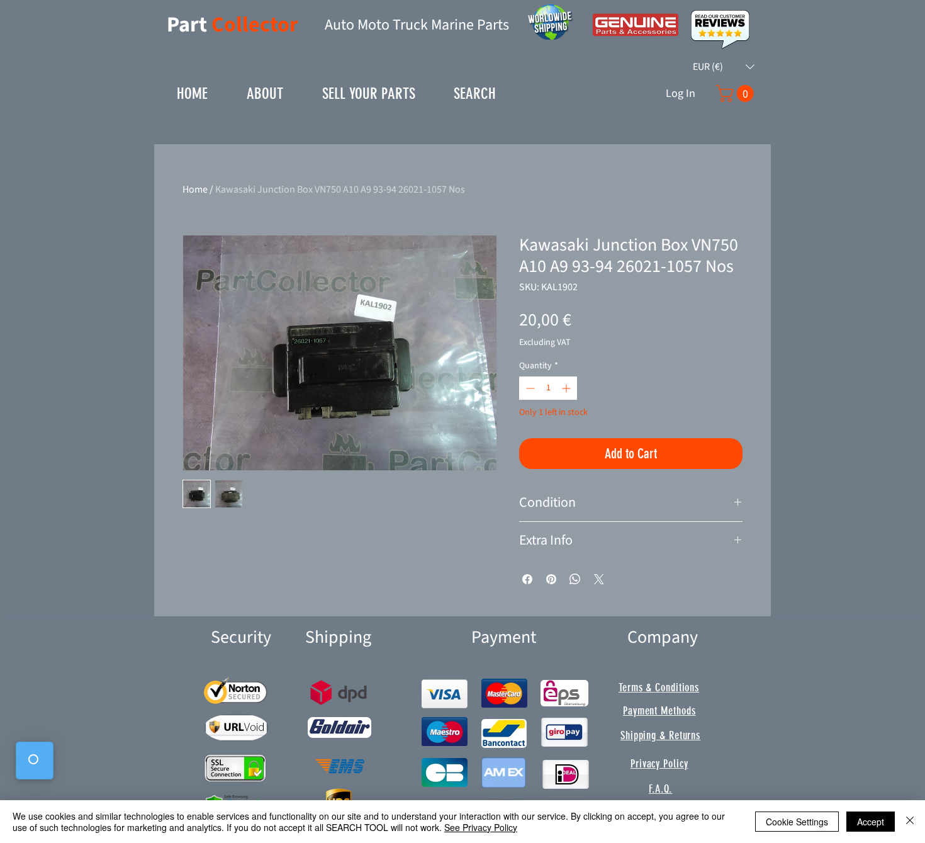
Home (195, 189)
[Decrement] (529, 388)
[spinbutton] (548, 388)
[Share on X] (599, 579)
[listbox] (724, 66)
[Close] (909, 821)
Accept (870, 821)
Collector (254, 24)
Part (189, 24)
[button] (724, 66)
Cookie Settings (797, 821)
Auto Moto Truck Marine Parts (417, 25)
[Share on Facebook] (527, 579)
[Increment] (567, 388)
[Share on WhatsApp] (575, 579)
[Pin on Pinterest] (551, 579)
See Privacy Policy (480, 827)
